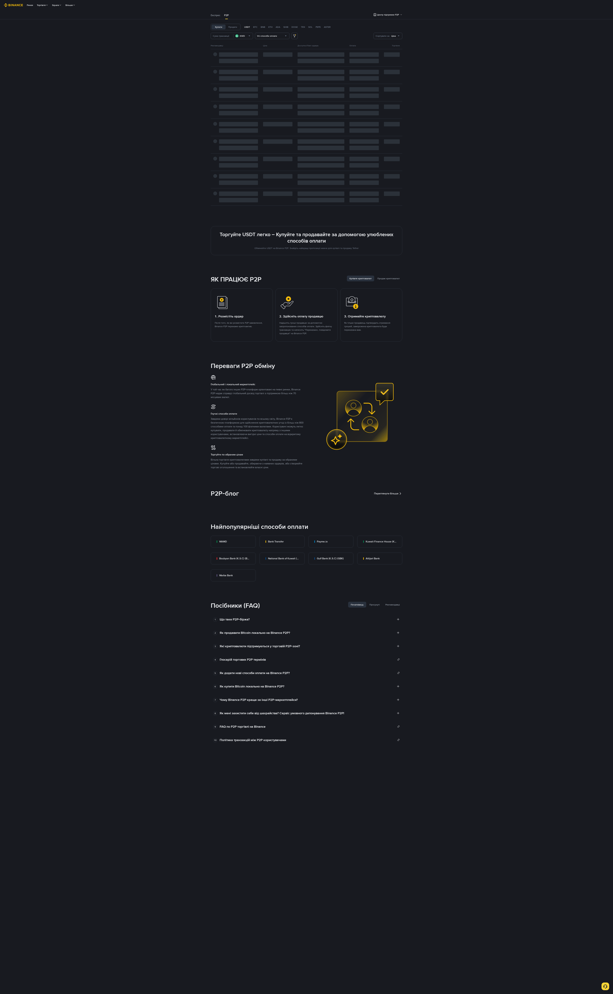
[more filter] (294, 36)
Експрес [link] (215, 15)
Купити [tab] (218, 27)
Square (55, 5)
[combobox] (243, 36)
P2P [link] (226, 15)
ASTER (327, 27)
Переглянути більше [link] (386, 493)
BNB (263, 27)
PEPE (318, 27)
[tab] (215, 15)
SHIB (285, 27)
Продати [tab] (232, 27)
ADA (278, 27)
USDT (247, 27)
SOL (310, 27)
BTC (255, 27)
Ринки (30, 5)
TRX (303, 27)
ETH (270, 27)
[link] (233, 542)
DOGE (294, 27)
